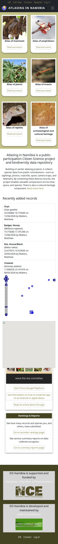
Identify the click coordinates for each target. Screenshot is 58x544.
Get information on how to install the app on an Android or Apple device (29, 396)
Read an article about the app (29, 404)
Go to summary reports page (29, 447)
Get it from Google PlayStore (29, 388)
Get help (17, 2)
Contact (28, 2)
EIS (9, 2)
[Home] (5, 8)
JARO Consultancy (29, 514)
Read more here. (35, 188)
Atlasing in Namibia (26, 8)
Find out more (14, 47)
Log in (37, 537)
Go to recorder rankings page (29, 432)
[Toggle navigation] (52, 8)
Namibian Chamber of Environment (29, 481)
